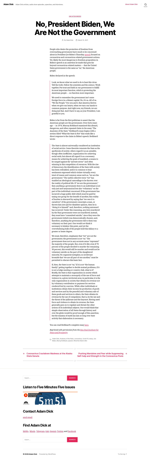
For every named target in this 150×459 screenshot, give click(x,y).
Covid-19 (85, 339)
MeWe (25, 431)
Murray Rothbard (62, 341)
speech (87, 55)
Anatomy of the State (67, 339)
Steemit (53, 431)
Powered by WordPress (47, 454)
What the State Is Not (80, 341)
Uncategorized (75, 16)
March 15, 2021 (83, 40)
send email (27, 417)
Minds (32, 431)
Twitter (60, 431)
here (86, 325)
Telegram (40, 431)
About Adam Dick (131, 4)
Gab (47, 431)
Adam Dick (8, 4)
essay (91, 339)
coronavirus (78, 339)
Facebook (72, 431)
